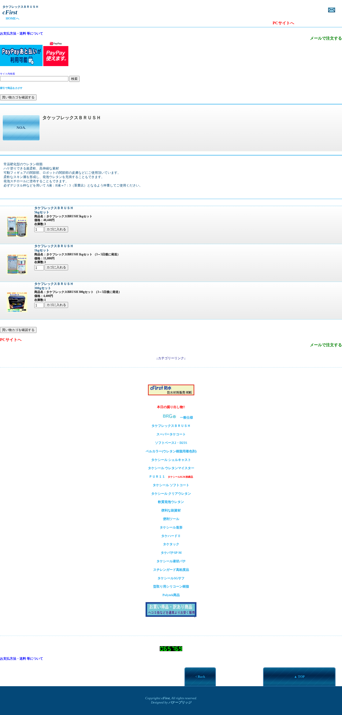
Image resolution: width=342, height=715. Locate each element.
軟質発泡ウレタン (171, 502)
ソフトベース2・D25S (171, 443)
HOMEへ (11, 18)
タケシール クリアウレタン (171, 493)
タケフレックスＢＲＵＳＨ (171, 426)
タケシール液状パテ (171, 561)
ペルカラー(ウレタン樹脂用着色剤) (171, 451)
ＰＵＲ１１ (171, 476)
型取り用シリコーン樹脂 (171, 586)
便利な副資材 (171, 510)
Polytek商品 (171, 595)
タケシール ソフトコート (171, 485)
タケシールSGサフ (171, 578)
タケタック (171, 544)
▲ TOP (299, 676)
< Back (200, 676)
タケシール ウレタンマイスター (171, 468)
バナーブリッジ (179, 702)
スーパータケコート (171, 434)
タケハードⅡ (171, 536)
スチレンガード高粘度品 (171, 570)
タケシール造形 (171, 527)
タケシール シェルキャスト (171, 460)
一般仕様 (188, 417)
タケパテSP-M (171, 553)
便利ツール (171, 519)
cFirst (165, 698)
